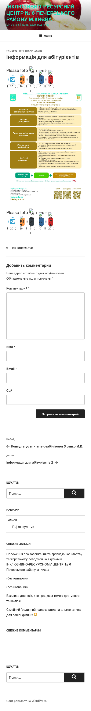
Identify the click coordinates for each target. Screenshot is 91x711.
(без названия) (17, 578)
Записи (11, 519)
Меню (48, 35)
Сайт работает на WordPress (26, 701)
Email (11, 368)
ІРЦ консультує (22, 248)
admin (38, 51)
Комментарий (17, 288)
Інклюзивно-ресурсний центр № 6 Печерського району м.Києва (40, 13)
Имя (10, 347)
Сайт (10, 390)
